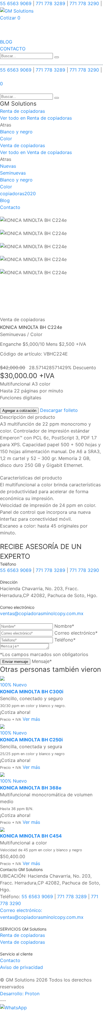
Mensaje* (42, 661)
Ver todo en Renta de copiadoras (36, 118)
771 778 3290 (83, 3)
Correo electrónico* (76, 633)
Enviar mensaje (15, 661)
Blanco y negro (16, 132)
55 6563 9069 (16, 3)
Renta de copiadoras (22, 111)
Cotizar (8, 18)
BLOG (6, 42)
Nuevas (8, 166)
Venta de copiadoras (22, 145)
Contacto (10, 207)
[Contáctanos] (13, 1007)
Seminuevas (13, 173)
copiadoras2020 (18, 193)
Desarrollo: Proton (19, 993)
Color (6, 138)
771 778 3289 (50, 3)
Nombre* (64, 626)
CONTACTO (12, 49)
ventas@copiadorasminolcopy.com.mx (42, 613)
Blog (5, 200)
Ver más (31, 719)
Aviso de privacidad (21, 967)
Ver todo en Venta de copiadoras (36, 152)
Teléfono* (65, 640)
